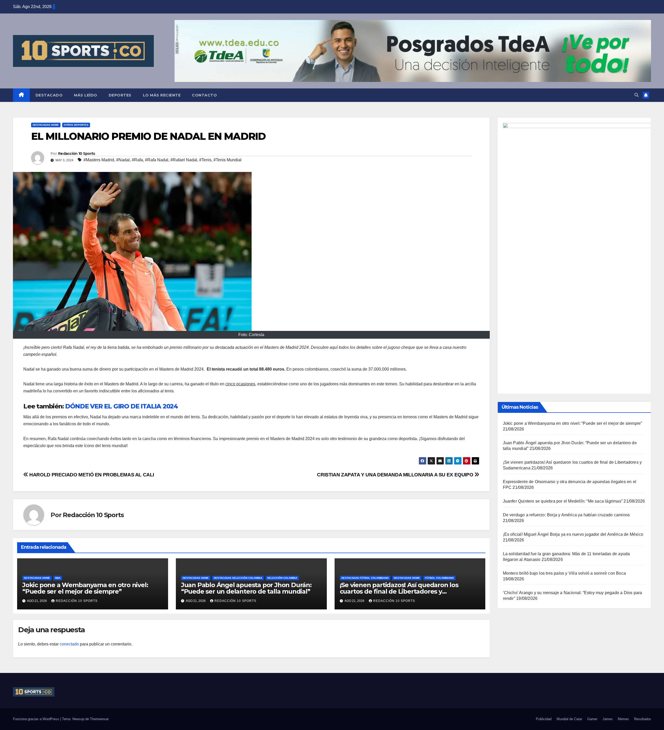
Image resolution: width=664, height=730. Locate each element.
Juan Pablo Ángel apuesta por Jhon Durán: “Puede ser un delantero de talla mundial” (246, 588)
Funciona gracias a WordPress (36, 719)
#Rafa (137, 160)
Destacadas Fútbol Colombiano (365, 577)
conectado (69, 644)
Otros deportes (76, 124)
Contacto (204, 95)
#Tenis (205, 160)
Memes (623, 719)
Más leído (85, 95)
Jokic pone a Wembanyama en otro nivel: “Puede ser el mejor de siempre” (85, 588)
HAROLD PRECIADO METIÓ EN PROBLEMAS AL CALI (91, 474)
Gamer (592, 719)
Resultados (642, 719)
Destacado (49, 95)
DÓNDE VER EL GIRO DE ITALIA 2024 (121, 406)
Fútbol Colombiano (439, 577)
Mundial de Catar (569, 719)
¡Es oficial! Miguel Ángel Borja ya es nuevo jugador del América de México (573, 534)
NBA (57, 577)
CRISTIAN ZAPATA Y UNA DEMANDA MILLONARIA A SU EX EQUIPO (395, 474)
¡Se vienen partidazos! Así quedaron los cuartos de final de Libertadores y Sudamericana (399, 591)
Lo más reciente (162, 95)
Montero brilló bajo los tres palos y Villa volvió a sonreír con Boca (564, 573)
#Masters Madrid (99, 160)
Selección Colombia (282, 577)
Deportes (120, 95)
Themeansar (99, 719)
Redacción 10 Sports (76, 153)
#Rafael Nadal (183, 160)
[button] (636, 95)
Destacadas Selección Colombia (238, 577)
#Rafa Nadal (156, 160)
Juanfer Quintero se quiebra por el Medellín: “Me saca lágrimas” (563, 501)
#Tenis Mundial (227, 160)
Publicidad (543, 719)
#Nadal (123, 160)
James (608, 719)
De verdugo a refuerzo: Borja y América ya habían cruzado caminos (566, 515)
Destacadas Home (46, 124)
